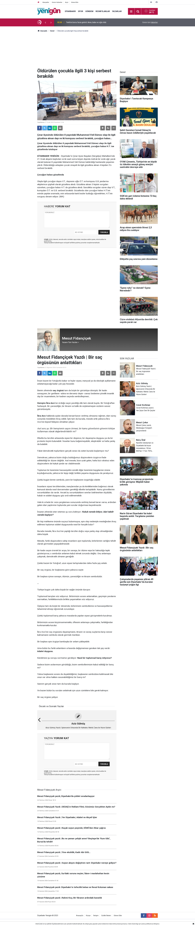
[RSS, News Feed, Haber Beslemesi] (155, 915)
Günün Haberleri (57, 2)
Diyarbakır (70, 11)
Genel (52, 31)
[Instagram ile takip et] (149, 915)
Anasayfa (43, 31)
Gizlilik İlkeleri (106, 916)
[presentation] (45, 22)
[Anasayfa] (38, 2)
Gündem (89, 11)
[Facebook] (39, 128)
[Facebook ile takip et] (143, 915)
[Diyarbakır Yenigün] (48, 11)
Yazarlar (117, 11)
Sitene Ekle (74, 2)
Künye (88, 916)
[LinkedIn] (49, 128)
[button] (102, 128)
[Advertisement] (97, 51)
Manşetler (46, 2)
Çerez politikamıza (147, 924)
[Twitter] (44, 128)
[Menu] (131, 11)
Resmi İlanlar (103, 11)
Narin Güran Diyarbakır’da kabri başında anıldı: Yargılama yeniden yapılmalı (95, 22)
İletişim (96, 916)
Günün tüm (150, 22)
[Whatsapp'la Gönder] (54, 128)
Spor (80, 11)
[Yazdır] (60, 128)
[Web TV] (151, 2)
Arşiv (66, 2)
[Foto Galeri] (156, 2)
